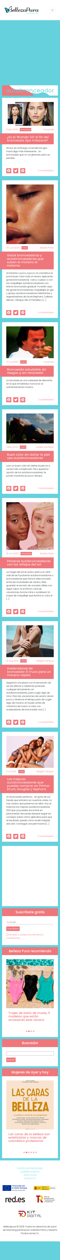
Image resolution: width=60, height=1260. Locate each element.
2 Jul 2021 (11, 771)
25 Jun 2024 (12, 247)
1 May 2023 (12, 447)
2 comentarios (46, 399)
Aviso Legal (30, 1175)
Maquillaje (26, 129)
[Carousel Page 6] (36, 1152)
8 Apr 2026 (12, 129)
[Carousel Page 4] (33, 1031)
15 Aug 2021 (12, 660)
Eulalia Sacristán (45, 447)
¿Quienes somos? (30, 1171)
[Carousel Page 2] (29, 1031)
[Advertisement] (30, 52)
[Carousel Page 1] (26, 1031)
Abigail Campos (45, 660)
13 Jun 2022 (12, 553)
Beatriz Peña (47, 247)
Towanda (48, 129)
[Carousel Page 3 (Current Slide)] (31, 1031)
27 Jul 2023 (12, 362)
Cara (24, 247)
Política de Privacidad (30, 1168)
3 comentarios (46, 611)
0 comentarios (46, 170)
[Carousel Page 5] (33, 1152)
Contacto (30, 1178)
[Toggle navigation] (52, 10)
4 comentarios (46, 312)
